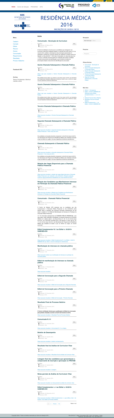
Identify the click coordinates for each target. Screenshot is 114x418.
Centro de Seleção (23, 7)
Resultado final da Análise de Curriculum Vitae (55, 345)
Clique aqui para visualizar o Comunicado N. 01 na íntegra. (52, 328)
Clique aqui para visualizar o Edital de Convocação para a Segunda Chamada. (57, 284)
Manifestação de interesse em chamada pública (55, 246)
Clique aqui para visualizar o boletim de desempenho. (51, 341)
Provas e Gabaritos (18, 60)
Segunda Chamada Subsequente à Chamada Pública (57, 121)
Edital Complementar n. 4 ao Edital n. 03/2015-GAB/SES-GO (55, 388)
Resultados (16, 58)
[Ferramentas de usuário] (74, 44)
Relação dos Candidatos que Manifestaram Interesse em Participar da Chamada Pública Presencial (57, 183)
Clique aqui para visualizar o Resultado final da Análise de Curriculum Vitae (56, 354)
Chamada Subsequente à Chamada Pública (53, 143)
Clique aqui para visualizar (44, 271)
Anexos (15, 51)
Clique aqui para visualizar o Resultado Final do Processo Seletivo (54, 315)
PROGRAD (34, 7)
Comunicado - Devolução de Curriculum (52, 41)
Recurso (15, 48)
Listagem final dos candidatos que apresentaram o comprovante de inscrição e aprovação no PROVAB (56, 360)
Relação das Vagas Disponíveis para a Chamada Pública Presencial (55, 164)
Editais (15, 46)
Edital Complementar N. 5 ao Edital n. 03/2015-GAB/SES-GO (55, 230)
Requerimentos (17, 56)
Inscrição (15, 44)
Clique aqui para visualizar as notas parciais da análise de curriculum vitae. (56, 383)
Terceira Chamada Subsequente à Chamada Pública (57, 106)
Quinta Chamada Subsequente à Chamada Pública (56, 65)
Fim (59, 403)
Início (13, 7)
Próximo (55, 403)
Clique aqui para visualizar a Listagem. (47, 369)
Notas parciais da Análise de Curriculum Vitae (55, 374)
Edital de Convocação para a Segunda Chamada (55, 276)
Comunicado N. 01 (44, 319)
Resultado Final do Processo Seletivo (51, 302)
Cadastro (15, 41)
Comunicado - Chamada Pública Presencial (53, 198)
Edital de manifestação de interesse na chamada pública (55, 261)
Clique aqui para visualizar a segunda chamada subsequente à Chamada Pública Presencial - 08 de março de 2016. (56, 130)
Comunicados (17, 53)
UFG (41, 7)
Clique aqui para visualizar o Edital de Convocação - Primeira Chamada (55, 298)
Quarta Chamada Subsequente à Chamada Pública (56, 84)
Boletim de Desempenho (47, 332)
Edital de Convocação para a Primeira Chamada (55, 289)
